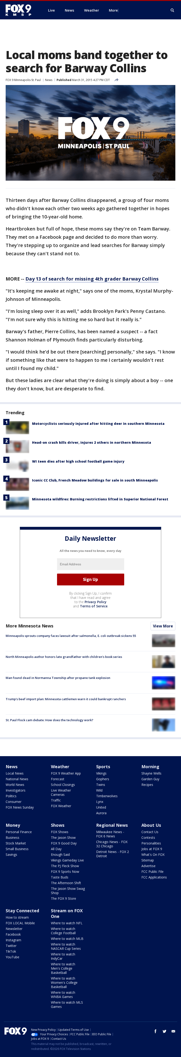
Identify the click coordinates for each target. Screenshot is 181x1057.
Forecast (57, 779)
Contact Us (149, 832)
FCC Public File (152, 871)
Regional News (112, 825)
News (48, 80)
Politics (11, 796)
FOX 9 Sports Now (65, 871)
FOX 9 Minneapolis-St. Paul (23, 80)
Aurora (101, 813)
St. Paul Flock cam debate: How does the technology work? (49, 720)
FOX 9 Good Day (64, 843)
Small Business (17, 849)
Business (12, 837)
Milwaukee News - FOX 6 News (110, 834)
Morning (150, 766)
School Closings (63, 784)
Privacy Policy (96, 602)
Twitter (11, 945)
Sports (103, 766)
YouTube (12, 957)
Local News (15, 773)
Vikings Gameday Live (67, 860)
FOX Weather (61, 806)
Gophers (102, 779)
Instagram (13, 940)
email (173, 1031)
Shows (57, 825)
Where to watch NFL (66, 923)
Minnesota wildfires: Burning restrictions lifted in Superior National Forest (100, 499)
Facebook (13, 934)
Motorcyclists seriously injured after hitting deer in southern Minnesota (98, 423)
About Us (151, 825)
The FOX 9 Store (63, 898)
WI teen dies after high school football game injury (78, 461)
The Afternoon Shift (66, 883)
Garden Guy (150, 779)
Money (13, 825)
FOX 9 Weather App (66, 773)
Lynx (99, 801)
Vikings (101, 773)
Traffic (56, 800)
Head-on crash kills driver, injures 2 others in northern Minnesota (91, 442)
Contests (148, 837)
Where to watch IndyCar (63, 956)
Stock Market (16, 843)
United (101, 807)
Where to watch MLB (67, 938)
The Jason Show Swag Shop (68, 890)
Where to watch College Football (63, 930)
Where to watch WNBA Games (63, 994)
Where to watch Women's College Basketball (64, 982)
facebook (155, 1031)
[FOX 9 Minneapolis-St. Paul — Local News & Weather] (21, 10)
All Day (56, 849)
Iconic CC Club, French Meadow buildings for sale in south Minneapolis (95, 480)
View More (163, 626)
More (113, 10)
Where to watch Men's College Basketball (63, 968)
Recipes (147, 784)
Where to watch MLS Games (67, 1004)
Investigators (15, 790)
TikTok (11, 951)
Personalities (151, 843)
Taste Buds (59, 877)
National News (17, 779)
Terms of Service (93, 606)
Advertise (148, 866)
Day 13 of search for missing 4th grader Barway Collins (92, 279)
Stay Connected (22, 910)
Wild (99, 790)
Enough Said (60, 854)
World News (15, 784)
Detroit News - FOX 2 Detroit (112, 853)
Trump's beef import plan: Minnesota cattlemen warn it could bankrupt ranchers (66, 699)
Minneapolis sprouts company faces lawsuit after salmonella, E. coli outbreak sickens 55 (71, 636)
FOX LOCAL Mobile (20, 923)
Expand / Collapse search (172, 10)
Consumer (13, 801)
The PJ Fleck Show (65, 866)
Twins (100, 784)
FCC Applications (154, 877)
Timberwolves (107, 796)
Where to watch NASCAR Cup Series (66, 946)
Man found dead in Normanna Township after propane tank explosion (58, 678)
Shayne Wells (151, 773)
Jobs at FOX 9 (151, 849)
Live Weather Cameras (61, 792)
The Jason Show (63, 837)
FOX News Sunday (20, 807)
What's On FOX (153, 854)
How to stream (17, 917)
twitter (164, 1031)
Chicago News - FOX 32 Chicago (112, 844)
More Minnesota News (29, 626)
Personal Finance (19, 832)
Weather (60, 766)
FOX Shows (59, 832)
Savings (11, 854)
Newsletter (14, 928)
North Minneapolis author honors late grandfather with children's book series (64, 657)
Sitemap (147, 860)
